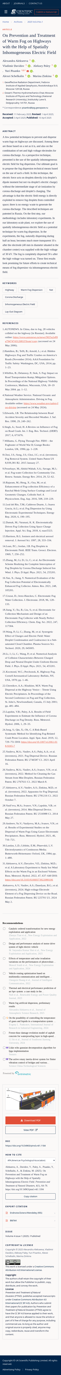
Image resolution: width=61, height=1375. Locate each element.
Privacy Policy (32, 1369)
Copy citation (30, 1196)
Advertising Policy (12, 1369)
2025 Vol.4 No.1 (35, 21)
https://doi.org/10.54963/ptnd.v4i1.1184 (25, 1145)
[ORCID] (33, 61)
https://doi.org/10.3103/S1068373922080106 (29, 879)
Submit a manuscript (46, 12)
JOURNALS (19, 3)
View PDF (29, 1130)
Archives (18, 21)
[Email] (28, 71)
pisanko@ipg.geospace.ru (35, 107)
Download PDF (32, 1120)
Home (6, 21)
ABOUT (6, 3)
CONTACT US (35, 3)
